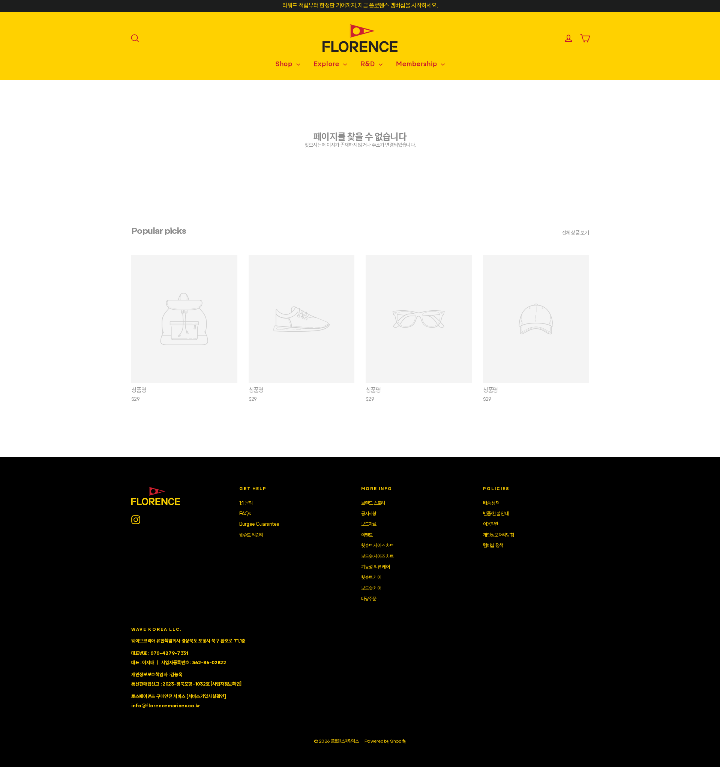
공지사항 (368, 514)
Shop (285, 64)
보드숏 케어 (371, 588)
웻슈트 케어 (371, 577)
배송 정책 (491, 503)
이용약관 (490, 524)
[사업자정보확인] (226, 684)
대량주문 (368, 599)
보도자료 (368, 524)
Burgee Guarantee (259, 524)
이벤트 (367, 535)
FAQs (245, 514)
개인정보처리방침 (498, 535)
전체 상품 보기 (575, 233)
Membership (417, 64)
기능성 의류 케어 (375, 567)
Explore (327, 64)
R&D (368, 64)
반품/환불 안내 (495, 514)
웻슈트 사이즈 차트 (377, 546)
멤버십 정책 (493, 546)
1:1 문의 (246, 503)
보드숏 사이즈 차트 (377, 556)
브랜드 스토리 (373, 503)
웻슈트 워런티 (251, 535)
